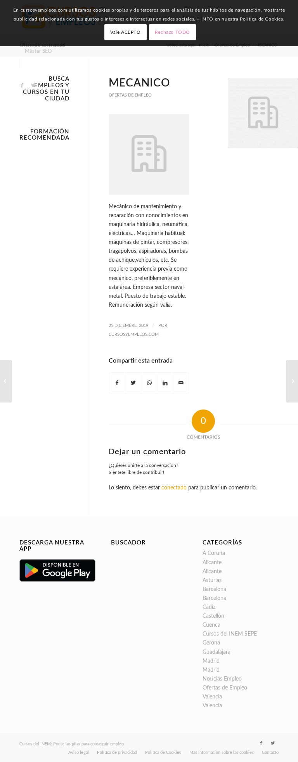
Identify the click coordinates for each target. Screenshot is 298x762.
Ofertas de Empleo (130, 95)
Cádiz (209, 607)
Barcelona (214, 589)
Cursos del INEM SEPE (230, 634)
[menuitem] (38, 52)
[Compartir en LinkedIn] (165, 383)
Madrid (211, 661)
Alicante (212, 562)
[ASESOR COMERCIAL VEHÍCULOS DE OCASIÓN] (6, 381)
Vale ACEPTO (125, 32)
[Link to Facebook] (22, 85)
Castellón (213, 616)
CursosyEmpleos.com (134, 334)
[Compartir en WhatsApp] (149, 383)
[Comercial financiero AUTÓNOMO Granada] (292, 381)
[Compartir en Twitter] (133, 383)
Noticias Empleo (222, 679)
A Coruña (214, 553)
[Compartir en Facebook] (117, 383)
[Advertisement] (44, 261)
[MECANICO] (263, 113)
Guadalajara (216, 652)
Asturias (212, 580)
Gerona (211, 643)
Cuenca (211, 625)
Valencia (212, 697)
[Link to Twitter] (33, 85)
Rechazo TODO (172, 32)
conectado (174, 488)
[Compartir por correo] (181, 383)
